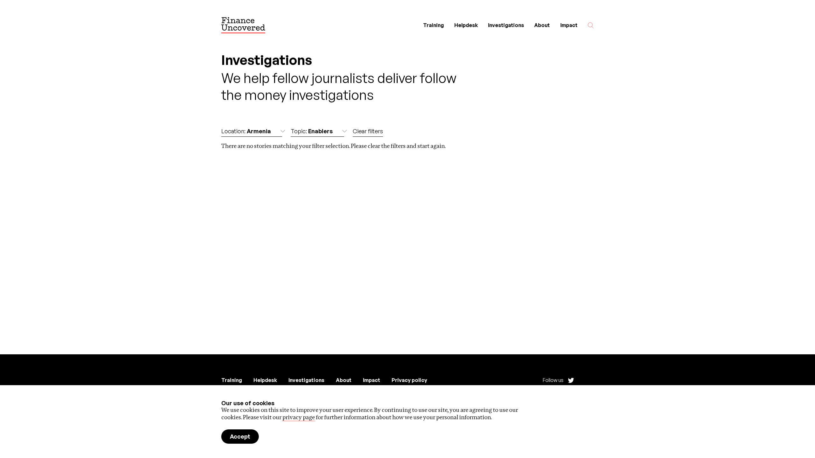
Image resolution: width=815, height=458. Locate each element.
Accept (240, 436)
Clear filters (368, 131)
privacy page (298, 417)
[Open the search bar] (591, 25)
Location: (246, 131)
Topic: (312, 131)
